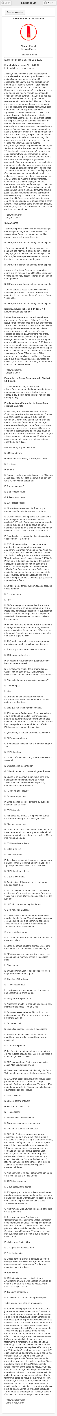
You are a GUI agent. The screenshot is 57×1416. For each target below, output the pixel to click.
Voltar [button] (7, 3)
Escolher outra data (15, 12)
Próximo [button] (51, 3)
